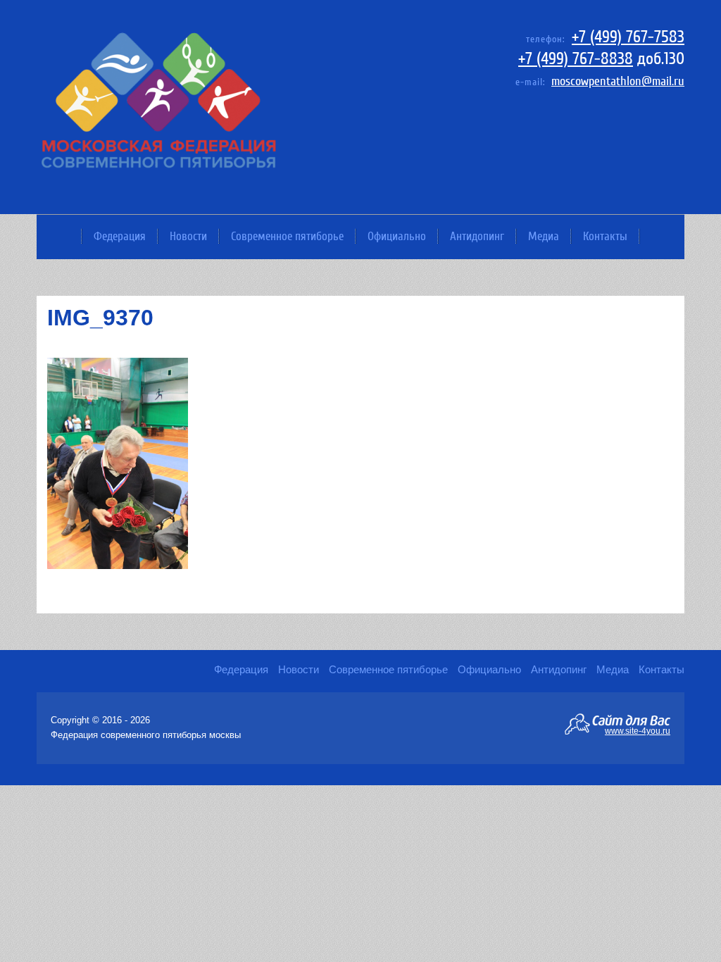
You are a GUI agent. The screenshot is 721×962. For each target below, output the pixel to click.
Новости (188, 236)
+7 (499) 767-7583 (628, 36)
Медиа (543, 236)
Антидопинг (477, 236)
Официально (397, 236)
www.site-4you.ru (637, 730)
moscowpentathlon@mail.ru (617, 81)
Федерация (120, 236)
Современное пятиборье (287, 236)
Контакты (605, 236)
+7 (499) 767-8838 (575, 58)
